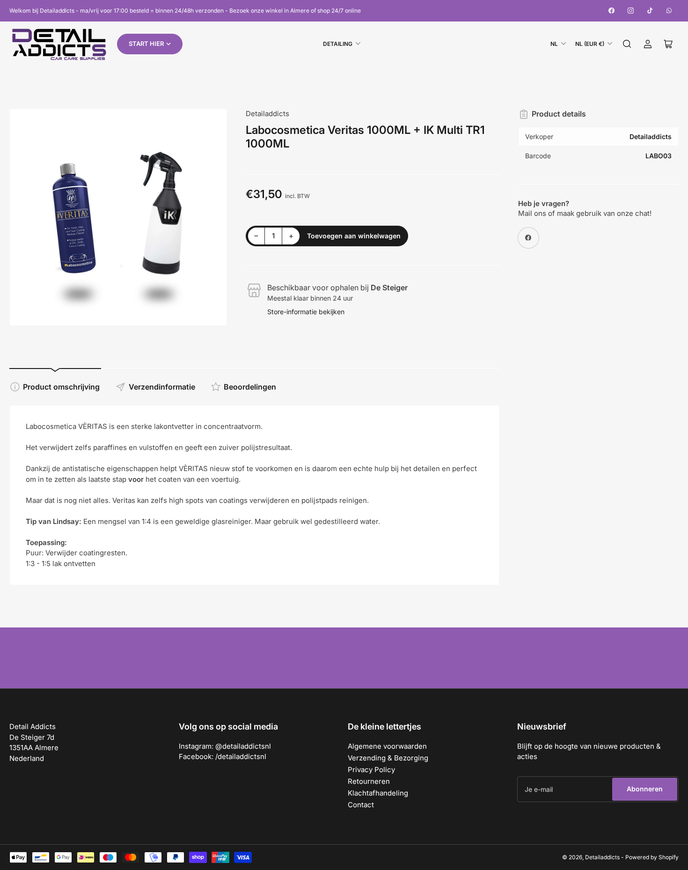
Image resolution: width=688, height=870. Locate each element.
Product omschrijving (61, 386)
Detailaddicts (267, 113)
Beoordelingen (250, 386)
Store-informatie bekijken (305, 312)
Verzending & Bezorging (388, 757)
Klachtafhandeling (378, 793)
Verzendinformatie (162, 386)
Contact (361, 804)
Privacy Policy (371, 769)
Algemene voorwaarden (387, 746)
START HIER (146, 43)
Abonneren (645, 789)
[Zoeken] (627, 44)
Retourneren (369, 781)
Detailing (337, 43)
